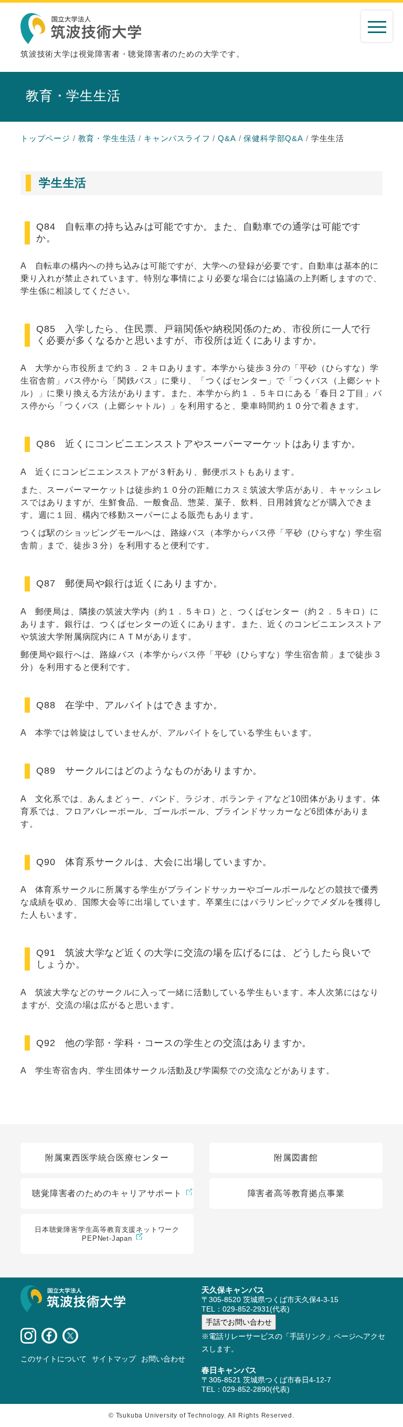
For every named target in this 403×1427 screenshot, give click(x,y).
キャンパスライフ (177, 138)
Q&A (227, 138)
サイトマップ (114, 1359)
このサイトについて (53, 1359)
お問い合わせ (163, 1359)
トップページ (45, 138)
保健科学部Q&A (273, 138)
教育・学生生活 (107, 138)
